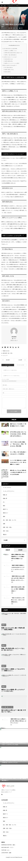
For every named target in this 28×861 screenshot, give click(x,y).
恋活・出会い (6, 530)
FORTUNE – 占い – (5, 850)
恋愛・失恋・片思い (14, 28)
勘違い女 (5, 494)
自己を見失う (7, 71)
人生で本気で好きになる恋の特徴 (9, 48)
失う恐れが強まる (8, 67)
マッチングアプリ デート (8, 491)
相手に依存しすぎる (9, 69)
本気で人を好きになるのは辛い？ (9, 65)
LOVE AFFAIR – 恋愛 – (6, 852)
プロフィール (13, 340)
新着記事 (8, 550)
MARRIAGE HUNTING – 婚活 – (8, 844)
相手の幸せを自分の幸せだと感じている (13, 52)
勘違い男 (5, 498)
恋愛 (9, 28)
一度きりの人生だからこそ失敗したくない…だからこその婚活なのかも (17, 599)
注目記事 (20, 550)
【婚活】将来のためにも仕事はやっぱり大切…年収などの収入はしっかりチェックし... (17, 578)
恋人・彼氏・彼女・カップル (9, 520)
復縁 (4, 516)
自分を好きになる (8, 59)
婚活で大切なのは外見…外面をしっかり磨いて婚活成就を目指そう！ (17, 589)
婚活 (4, 505)
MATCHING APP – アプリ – (7, 847)
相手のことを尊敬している (10, 50)
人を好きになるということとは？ (9, 57)
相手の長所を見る (8, 61)
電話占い (5, 534)
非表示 (18, 45)
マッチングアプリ (7, 487)
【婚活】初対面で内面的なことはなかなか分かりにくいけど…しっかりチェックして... (17, 567)
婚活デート (5, 509)
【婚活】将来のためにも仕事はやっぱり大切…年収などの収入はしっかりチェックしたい (18, 720)
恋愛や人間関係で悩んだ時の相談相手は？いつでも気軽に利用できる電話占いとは (17, 556)
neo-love (7, 350)
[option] (14, 722)
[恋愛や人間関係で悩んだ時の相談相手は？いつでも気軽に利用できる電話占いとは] (14, 728)
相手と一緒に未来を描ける (10, 54)
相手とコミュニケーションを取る (11, 63)
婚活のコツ (5, 512)
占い (4, 502)
